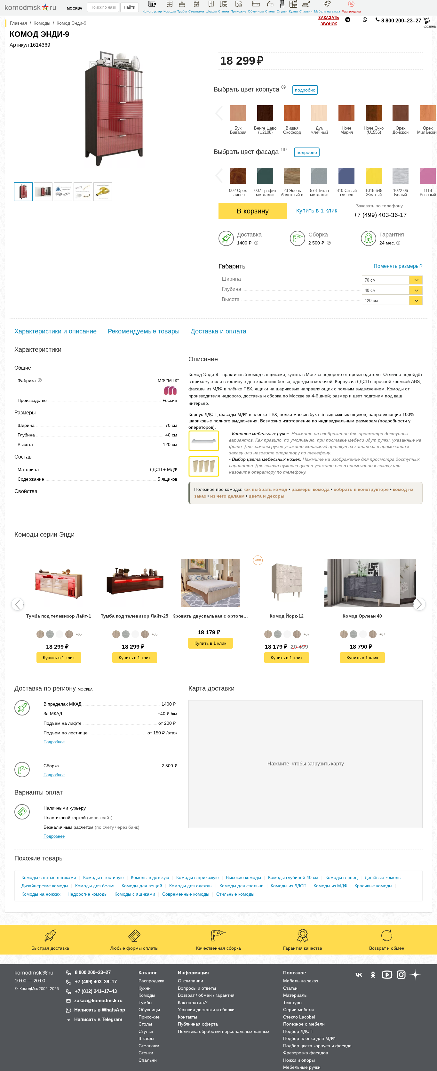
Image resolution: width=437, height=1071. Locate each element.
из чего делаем (227, 496)
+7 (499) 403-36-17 (380, 215)
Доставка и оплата (218, 331)
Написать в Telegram (98, 1019)
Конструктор (152, 11)
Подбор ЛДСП (298, 1031)
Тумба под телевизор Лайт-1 (58, 616)
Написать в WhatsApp (99, 1009)
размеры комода (310, 489)
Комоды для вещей (142, 885)
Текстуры (292, 1002)
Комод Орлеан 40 (362, 616)
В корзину (253, 211)
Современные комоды (185, 894)
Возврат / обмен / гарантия (206, 995)
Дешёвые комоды (383, 877)
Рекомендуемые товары (143, 331)
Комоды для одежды (190, 885)
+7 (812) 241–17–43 (96, 991)
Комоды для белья (95, 885)
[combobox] (392, 280)
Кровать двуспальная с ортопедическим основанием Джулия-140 (210, 616)
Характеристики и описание (55, 331)
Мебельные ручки (302, 1067)
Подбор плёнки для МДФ (309, 1038)
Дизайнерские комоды (44, 885)
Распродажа (351, 11)
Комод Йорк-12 (286, 616)
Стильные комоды (235, 894)
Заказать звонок (328, 20)
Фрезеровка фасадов (305, 1052)
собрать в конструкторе (361, 489)
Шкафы (211, 11)
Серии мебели (298, 1009)
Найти (129, 7)
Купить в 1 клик (59, 657)
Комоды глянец (341, 877)
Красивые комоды (373, 885)
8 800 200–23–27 (401, 20)
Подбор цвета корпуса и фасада (317, 1045)
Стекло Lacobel (299, 1016)
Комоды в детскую (150, 877)
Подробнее (54, 741)
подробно (305, 89)
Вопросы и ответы (197, 988)
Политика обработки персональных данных (223, 1031)
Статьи (290, 988)
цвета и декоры (266, 496)
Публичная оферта (198, 1024)
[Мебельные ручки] (203, 440)
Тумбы (182, 11)
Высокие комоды (243, 877)
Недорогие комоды (87, 894)
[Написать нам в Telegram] (347, 21)
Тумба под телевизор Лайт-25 (134, 616)
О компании (190, 980)
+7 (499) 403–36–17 (96, 981)
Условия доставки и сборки (206, 1009)
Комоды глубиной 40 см (293, 877)
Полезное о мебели (304, 1024)
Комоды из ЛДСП (288, 885)
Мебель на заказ (327, 11)
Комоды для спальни (241, 885)
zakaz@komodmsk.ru (98, 1000)
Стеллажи (196, 11)
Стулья (282, 11)
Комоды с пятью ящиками (48, 877)
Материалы (295, 995)
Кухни (293, 11)
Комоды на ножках (40, 894)
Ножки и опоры (299, 1060)
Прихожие (238, 11)
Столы (270, 11)
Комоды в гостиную (103, 877)
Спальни (306, 11)
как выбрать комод (265, 489)
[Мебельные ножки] (203, 465)
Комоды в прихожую (197, 877)
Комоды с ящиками (135, 894)
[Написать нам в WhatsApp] (365, 21)
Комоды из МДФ (330, 885)
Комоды (169, 11)
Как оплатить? (193, 1002)
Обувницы (256, 11)
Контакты (187, 1016)
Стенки (223, 11)
